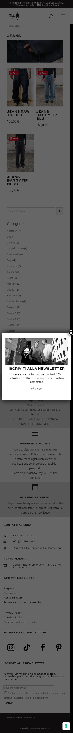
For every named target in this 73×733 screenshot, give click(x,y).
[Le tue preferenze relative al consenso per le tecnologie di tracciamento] (66, 726)
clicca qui (36, 388)
